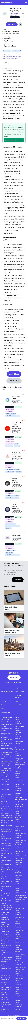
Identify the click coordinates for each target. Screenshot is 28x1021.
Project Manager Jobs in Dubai (6, 764)
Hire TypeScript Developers (19, 909)
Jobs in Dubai (5, 779)
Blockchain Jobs (6, 987)
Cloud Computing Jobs (6, 809)
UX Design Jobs (6, 968)
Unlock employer (15, 13)
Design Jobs (5, 999)
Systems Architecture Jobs (6, 904)
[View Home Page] (6, 2)
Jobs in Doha (5, 784)
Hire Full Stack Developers (19, 963)
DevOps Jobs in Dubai (6, 771)
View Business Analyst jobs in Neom (11, 56)
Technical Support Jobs (6, 861)
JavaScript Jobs (6, 846)
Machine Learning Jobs (6, 854)
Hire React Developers (18, 836)
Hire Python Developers (18, 722)
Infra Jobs (4, 950)
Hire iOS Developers (21, 976)
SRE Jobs (4, 982)
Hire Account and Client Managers (20, 942)
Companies (18, 688)
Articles (3, 701)
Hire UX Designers (20, 954)
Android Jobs (5, 948)
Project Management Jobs (6, 837)
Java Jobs (4, 840)
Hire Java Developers (18, 776)
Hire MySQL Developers (18, 876)
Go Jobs (3, 922)
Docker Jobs (5, 867)
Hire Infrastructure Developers (20, 931)
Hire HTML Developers (18, 885)
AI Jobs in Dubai (6, 768)
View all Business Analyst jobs (10, 58)
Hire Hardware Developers (19, 983)
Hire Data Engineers (20, 840)
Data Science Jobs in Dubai (6, 729)
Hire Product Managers (18, 922)
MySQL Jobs (5, 912)
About (16, 701)
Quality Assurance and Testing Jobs (6, 908)
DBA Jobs (4, 992)
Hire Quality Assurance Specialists (18, 958)
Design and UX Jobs (7, 929)
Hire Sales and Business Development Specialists (19, 744)
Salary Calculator (6, 712)
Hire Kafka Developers (18, 946)
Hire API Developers (20, 802)
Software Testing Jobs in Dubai (6, 776)
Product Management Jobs (6, 944)
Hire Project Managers (18, 772)
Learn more (17, 579)
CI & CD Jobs (5, 848)
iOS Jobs (4, 984)
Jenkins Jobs (5, 931)
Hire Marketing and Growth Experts (20, 968)
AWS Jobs (4, 801)
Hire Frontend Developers (19, 852)
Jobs (2, 688)
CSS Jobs (4, 914)
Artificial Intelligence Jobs (7, 870)
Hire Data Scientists (20, 833)
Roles (2, 708)
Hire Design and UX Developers (20, 900)
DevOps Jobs (5, 813)
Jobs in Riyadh (5, 782)
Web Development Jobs (6, 1005)
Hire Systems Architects (18, 863)
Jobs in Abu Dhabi (6, 761)
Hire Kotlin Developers (18, 997)
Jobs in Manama (6, 792)
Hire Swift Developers (18, 992)
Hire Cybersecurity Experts (20, 727)
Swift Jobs (4, 994)
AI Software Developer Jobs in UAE (6, 739)
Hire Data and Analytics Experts (20, 759)
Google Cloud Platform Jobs (5, 925)
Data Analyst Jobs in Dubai (6, 734)
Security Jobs (5, 806)
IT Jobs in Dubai (6, 722)
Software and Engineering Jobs (6, 798)
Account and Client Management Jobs (7, 958)
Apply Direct (11, 24)
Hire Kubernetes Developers (19, 781)
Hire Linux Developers (18, 823)
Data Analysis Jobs (7, 864)
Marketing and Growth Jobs (5, 978)
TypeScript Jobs (6, 934)
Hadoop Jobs (5, 1002)
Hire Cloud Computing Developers (18, 732)
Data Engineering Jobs (6, 887)
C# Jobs (3, 898)
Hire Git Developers (20, 826)
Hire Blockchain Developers (19, 979)
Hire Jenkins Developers (18, 905)
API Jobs (3, 857)
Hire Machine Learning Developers (21, 798)
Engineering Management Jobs (6, 940)
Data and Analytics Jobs (6, 826)
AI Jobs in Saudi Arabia (6, 757)
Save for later (14, 381)
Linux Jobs (4, 874)
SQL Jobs (4, 822)
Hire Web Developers (18, 1010)
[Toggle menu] (26, 2)
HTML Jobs (4, 917)
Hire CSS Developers (18, 880)
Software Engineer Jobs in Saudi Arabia (7, 749)
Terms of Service (20, 705)
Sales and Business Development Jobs (6, 816)
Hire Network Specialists (18, 843)
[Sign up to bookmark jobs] (20, 24)
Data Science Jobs (6, 881)
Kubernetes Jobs (6, 843)
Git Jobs (3, 876)
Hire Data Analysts (20, 809)
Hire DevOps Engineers (18, 737)
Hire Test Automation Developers (18, 936)
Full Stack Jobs (5, 975)
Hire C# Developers (20, 856)
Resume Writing (19, 691)
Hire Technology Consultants (19, 859)
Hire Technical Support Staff (19, 805)
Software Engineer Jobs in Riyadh (6, 753)
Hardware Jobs (5, 989)
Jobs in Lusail (5, 789)
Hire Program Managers (18, 950)
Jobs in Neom (5, 787)
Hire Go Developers (20, 892)
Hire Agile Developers (18, 768)
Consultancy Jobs (6, 901)
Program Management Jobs (6, 965)
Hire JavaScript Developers (19, 785)
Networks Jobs (5, 891)
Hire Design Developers (18, 1001)
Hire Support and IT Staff (20, 750)
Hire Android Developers (18, 927)
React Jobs (4, 884)
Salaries (3, 705)
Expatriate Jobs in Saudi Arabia (6, 744)
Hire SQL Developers (18, 754)
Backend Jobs (5, 879)
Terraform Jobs (5, 893)
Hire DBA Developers (18, 988)
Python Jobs (5, 804)
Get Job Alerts (14, 677)
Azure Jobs (4, 851)
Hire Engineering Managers (19, 918)
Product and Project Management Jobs (7, 830)
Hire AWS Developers (18, 718)
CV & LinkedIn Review (19, 696)
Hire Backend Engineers (18, 829)
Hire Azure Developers (18, 794)
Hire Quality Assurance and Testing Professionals (19, 869)
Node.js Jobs (5, 919)
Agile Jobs (4, 834)
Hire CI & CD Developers (18, 789)
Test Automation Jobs (6, 953)
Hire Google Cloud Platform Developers (21, 896)
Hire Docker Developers (18, 812)
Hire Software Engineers (5, 1010)
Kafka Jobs (4, 961)
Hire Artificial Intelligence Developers (18, 817)
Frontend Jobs (5, 896)
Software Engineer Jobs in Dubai (6, 718)
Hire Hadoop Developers (18, 1005)
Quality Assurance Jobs (6, 972)
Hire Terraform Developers (19, 848)
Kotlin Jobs (4, 997)
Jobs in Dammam (6, 794)
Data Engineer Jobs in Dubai (7, 725)
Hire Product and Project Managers (20, 763)
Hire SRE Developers (18, 972)
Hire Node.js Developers (18, 889)
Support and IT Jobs (7, 820)
